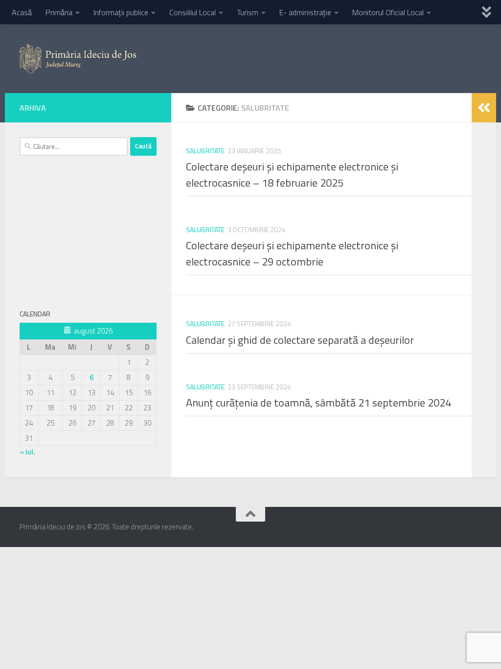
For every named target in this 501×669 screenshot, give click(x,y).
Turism (247, 12)
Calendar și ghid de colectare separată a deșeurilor (300, 340)
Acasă (22, 12)
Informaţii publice (120, 12)
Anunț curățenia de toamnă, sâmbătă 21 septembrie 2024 (318, 402)
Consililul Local (192, 12)
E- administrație (305, 12)
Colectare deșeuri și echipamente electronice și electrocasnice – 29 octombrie (292, 253)
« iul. (27, 451)
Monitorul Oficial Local (388, 12)
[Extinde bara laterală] (484, 107)
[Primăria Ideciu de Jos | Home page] (78, 58)
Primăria (59, 12)
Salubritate (205, 150)
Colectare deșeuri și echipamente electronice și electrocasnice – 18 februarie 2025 (292, 174)
